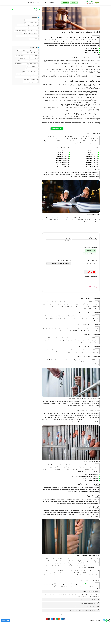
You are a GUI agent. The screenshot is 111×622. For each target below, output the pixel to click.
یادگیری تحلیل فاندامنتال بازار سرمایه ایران (30, 71)
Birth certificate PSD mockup (32, 77)
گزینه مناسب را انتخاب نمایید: (90, 247)
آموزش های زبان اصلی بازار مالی (22, 50)
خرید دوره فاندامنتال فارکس (33, 60)
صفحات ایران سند (55, 615)
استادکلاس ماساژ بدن (34, 55)
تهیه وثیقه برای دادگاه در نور (33, 25)
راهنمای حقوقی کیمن (34, 58)
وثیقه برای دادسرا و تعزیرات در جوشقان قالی (30, 33)
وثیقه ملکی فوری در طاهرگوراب (19, 30)
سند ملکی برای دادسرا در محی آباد (21, 28)
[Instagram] (49, 619)
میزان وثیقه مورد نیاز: (92, 260)
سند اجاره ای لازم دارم (91, 250)
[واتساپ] (106, 620)
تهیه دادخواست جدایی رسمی (20, 77)
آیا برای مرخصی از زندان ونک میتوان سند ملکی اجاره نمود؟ (86, 606)
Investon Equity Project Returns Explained (30, 52)
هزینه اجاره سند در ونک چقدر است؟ (90, 591)
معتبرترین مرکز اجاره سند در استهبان (31, 19)
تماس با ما (30, 2)
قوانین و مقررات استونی (21, 74)
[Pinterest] (54, 619)
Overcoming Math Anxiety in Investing (31, 82)
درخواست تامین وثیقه (5, 620)
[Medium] (57, 619)
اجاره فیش (37, 2)
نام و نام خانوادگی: (92, 238)
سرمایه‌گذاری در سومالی (34, 63)
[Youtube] (47, 619)
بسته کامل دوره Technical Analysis (21, 63)
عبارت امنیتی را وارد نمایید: (91, 276)
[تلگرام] (104, 620)
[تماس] (109, 620)
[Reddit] (59, 619)
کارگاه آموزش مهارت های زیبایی (32, 66)
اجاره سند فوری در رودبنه (33, 28)
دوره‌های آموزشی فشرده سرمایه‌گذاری (22, 55)
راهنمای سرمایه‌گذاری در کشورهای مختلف (31, 79)
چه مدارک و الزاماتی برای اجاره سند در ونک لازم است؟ (87, 599)
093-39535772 (91, 620)
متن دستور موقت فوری (34, 50)
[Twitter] (52, 619)
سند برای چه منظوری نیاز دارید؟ (64, 260)
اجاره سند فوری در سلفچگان (33, 36)
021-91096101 (98, 620)
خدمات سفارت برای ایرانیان (24, 58)
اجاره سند (44, 2)
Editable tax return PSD (22, 60)
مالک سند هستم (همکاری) (90, 253)
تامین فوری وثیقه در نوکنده (21, 36)
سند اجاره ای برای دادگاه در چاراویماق (31, 22)
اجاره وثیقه (52, 2)
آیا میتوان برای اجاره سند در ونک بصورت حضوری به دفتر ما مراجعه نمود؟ (83, 610)
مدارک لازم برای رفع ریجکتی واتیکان (32, 68)
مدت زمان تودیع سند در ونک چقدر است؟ (89, 603)
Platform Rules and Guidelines (32, 74)
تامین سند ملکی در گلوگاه (22, 25)
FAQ (86, 584)
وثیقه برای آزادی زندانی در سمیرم (32, 30)
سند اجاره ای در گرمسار (34, 38)
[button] (99, 54)
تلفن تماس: (68, 238)
